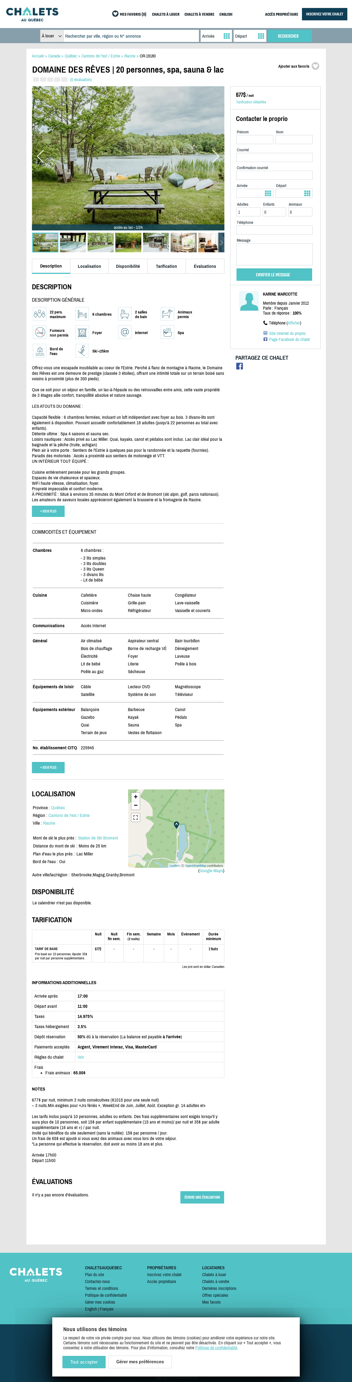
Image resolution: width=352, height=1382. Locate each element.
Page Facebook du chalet (289, 339)
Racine (49, 823)
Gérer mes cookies (100, 1302)
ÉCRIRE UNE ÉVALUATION (202, 1197)
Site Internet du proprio (287, 333)
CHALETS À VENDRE (200, 15)
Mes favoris (211, 1302)
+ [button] (136, 796)
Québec (58, 807)
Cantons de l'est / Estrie (69, 815)
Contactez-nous (97, 1281)
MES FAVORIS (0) (133, 15)
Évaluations (205, 266)
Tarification (166, 266)
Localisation (89, 266)
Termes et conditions (101, 1288)
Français (107, 1308)
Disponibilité (128, 266)
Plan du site (94, 1274)
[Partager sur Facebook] (239, 367)
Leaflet (174, 865)
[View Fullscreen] (135, 817)
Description (51, 266)
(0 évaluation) (81, 79)
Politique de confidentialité (106, 1295)
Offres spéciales (215, 1295)
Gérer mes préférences (140, 1361)
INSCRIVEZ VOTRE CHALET (324, 14)
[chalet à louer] (32, 19)
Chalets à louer (214, 1274)
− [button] (136, 805)
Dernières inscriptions (219, 1288)
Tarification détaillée (251, 102)
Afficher (294, 322)
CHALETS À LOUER (166, 15)
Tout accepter (84, 1362)
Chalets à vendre (215, 1281)
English (91, 1308)
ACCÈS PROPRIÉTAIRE (281, 15)
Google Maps (211, 870)
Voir (81, 1057)
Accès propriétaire (161, 1281)
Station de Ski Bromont (98, 838)
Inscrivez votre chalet (164, 1274)
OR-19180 (148, 55)
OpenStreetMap (195, 865)
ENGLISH (225, 15)
